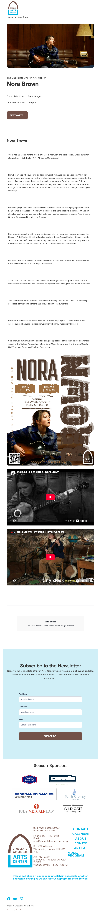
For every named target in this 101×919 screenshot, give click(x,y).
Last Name (23, 707)
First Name (23, 694)
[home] (13, 8)
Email (21, 719)
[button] (91, 8)
